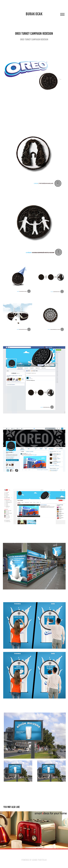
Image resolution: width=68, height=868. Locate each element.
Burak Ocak (34, 14)
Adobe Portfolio (39, 860)
